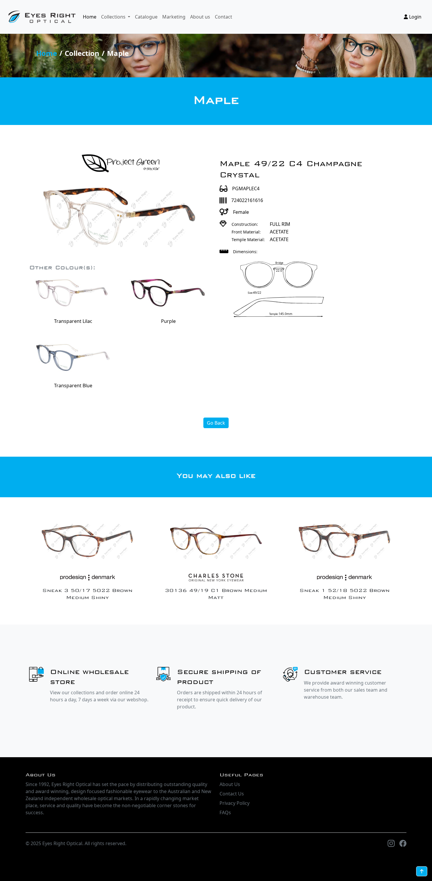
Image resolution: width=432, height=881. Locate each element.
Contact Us (232, 793)
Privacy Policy (235, 803)
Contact (223, 17)
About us (200, 17)
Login (414, 17)
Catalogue (146, 17)
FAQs (225, 812)
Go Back (216, 423)
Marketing (173, 17)
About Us (230, 784)
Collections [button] (114, 17)
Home (89, 17)
